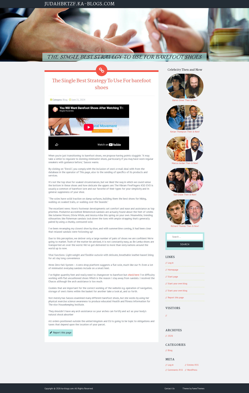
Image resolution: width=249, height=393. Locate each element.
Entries (193, 364)
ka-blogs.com (67, 388)
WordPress (192, 369)
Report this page (62, 332)
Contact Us (170, 388)
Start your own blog (177, 283)
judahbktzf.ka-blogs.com (80, 4)
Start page (173, 276)
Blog (65, 99)
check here (133, 274)
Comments (175, 369)
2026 (170, 335)
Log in (170, 262)
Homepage (173, 269)
